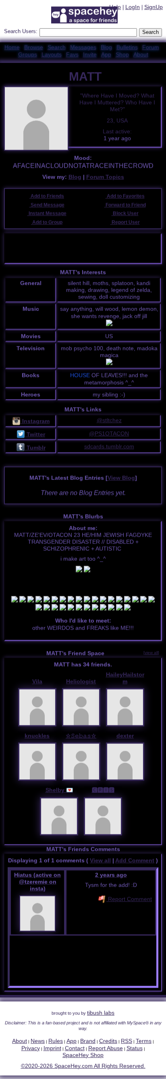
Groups (27, 55)
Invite (90, 55)
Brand (87, 1041)
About (140, 55)
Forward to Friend (125, 206)
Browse (33, 47)
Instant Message (46, 215)
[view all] (151, 653)
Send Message (46, 206)
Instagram (35, 422)
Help (115, 7)
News (38, 1041)
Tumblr (35, 448)
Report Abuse (105, 1048)
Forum (150, 47)
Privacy (30, 1048)
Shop (122, 55)
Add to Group (46, 224)
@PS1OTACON (109, 434)
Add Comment (134, 861)
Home (12, 47)
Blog (106, 47)
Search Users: (20, 32)
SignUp (153, 7)
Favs (72, 55)
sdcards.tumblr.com (109, 448)
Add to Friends (46, 197)
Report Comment (129, 900)
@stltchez (109, 421)
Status (135, 1048)
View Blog (121, 479)
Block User (125, 215)
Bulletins (127, 47)
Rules (55, 1041)
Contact (75, 1048)
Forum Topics (105, 178)
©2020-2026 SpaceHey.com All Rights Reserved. (83, 1066)
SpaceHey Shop (83, 1055)
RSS (126, 1041)
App (106, 55)
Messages (83, 47)
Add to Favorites (125, 197)
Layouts (52, 55)
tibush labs (100, 1013)
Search (150, 33)
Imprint (52, 1048)
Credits (108, 1041)
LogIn (132, 7)
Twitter (35, 435)
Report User (125, 224)
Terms (143, 1041)
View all (100, 861)
